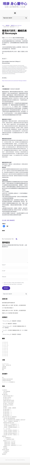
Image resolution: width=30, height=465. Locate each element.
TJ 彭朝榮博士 (6, 451)
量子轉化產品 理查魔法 (8, 405)
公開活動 (4, 366)
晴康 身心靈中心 (15, 4)
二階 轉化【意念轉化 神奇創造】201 (11, 430)
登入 (3, 377)
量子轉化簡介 (5, 394)
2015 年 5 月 (5, 355)
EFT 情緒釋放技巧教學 (9, 439)
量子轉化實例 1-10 (7, 411)
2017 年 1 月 (5, 343)
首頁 (8, 220)
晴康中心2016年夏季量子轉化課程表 (10, 313)
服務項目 (7, 25)
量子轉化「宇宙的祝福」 (8, 403)
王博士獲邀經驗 (6, 391)
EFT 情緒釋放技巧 (7, 437)
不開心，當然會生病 (6, 365)
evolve (6, 459)
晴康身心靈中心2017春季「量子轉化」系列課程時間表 (14, 305)
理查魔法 (5, 406)
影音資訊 (5, 393)
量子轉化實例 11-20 (7, 412)
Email (3, 270)
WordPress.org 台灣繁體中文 (8, 382)
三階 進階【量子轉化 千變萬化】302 (11, 434)
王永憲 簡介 (4, 390)
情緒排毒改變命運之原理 (8, 422)
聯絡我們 (12, 220)
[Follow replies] (16, 239)
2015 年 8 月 (5, 352)
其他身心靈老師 (5, 449)
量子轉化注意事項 (7, 397)
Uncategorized (5, 363)
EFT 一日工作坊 (6, 428)
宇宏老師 (5, 452)
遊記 (3, 369)
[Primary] (15, 13)
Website (4, 276)
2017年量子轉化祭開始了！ (8, 308)
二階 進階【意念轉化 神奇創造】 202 (11, 431)
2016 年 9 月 (5, 346)
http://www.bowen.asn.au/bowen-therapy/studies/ (14, 80)
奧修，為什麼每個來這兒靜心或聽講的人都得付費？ (14, 419)
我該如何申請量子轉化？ (8, 396)
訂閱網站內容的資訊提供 (7, 379)
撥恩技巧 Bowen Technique (16, 25)
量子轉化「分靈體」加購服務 (9, 408)
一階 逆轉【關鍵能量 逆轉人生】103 (15, 330)
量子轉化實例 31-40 (7, 415)
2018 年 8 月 (5, 342)
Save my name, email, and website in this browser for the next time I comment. (14, 283)
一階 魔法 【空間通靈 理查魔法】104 (11, 427)
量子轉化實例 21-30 (7, 414)
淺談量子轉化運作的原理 (8, 400)
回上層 (4, 220)
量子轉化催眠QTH (7, 409)
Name (4, 264)
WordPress (23, 459)
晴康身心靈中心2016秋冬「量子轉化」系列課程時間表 (14, 310)
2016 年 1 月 (5, 349)
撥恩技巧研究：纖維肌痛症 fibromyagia (13, 445)
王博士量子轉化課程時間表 (9, 418)
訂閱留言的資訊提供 (6, 380)
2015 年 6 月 (5, 354)
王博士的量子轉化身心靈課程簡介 (9, 417)
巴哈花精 (5, 448)
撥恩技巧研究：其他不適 (9, 442)
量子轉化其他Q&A (7, 399)
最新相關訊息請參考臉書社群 (8, 302)
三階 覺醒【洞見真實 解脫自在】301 (11, 433)
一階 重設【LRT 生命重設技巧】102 (11, 424)
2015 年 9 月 (5, 351)
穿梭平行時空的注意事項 (8, 402)
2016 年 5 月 (5, 348)
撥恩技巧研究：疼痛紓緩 (9, 443)
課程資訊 (4, 368)
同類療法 (5, 446)
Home (3, 25)
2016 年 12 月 (5, 345)
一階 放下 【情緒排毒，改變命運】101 (11, 421)
